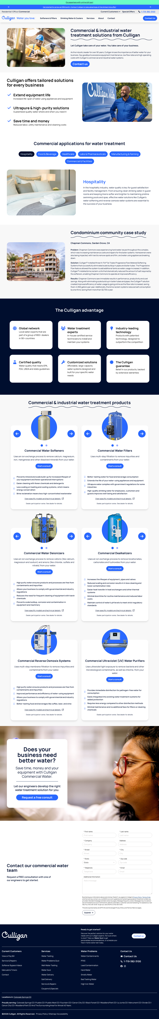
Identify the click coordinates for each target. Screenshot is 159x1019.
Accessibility (62, 1014)
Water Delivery (47, 974)
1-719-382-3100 (148, 11)
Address (123, 840)
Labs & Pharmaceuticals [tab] (93, 154)
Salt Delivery (46, 979)
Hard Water (85, 970)
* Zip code (123, 859)
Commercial (24, 11)
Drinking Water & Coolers (72, 18)
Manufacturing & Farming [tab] (125, 154)
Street (87, 850)
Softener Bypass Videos (12, 965)
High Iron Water (87, 984)
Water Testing (47, 956)
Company (88, 840)
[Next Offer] (150, 7)
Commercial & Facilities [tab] (79, 161)
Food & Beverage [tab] (47, 154)
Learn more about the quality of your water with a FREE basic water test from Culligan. (79, 7)
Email (122, 868)
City (122, 850)
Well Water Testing (49, 965)
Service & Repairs (9, 960)
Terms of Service (132, 908)
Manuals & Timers (9, 970)
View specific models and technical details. (43, 498)
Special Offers (128, 11)
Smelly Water (86, 974)
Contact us (80, 64)
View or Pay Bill (8, 956)
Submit (87, 912)
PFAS (83, 960)
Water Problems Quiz (50, 960)
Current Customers (110, 11)
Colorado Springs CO (22, 997)
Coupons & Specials (49, 988)
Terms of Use (146, 897)
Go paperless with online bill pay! (79, 2)
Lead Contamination (89, 965)
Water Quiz (46, 970)
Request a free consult (37, 797)
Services (91, 18)
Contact (111, 18)
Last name (124, 831)
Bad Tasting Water (88, 979)
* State (86, 859)
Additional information (92, 877)
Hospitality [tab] (26, 154)
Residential (6, 11)
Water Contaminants (90, 956)
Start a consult (44, 466)
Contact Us (150, 18)
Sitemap (52, 1014)
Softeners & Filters (48, 18)
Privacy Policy (137, 897)
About (101, 18)
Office (15, 11)
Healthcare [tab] (68, 154)
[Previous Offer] (9, 7)
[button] (17, 433)
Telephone (88, 868)
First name (88, 831)
